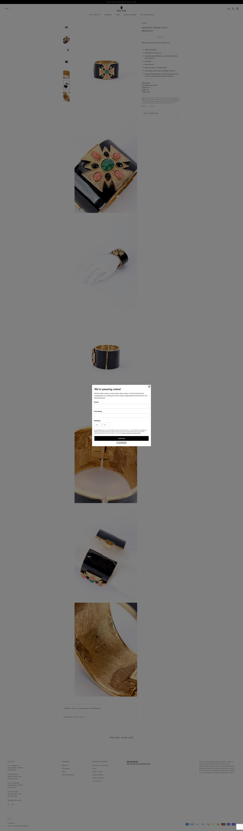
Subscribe (121, 438)
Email (96, 402)
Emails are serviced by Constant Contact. (131, 433)
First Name (98, 411)
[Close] (149, 386)
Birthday (97, 420)
